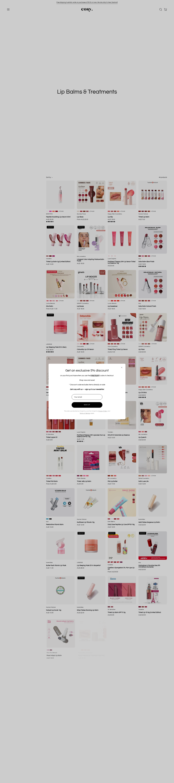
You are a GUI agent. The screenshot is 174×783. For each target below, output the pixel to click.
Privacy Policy (102, 411)
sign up (87, 405)
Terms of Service (85, 413)
